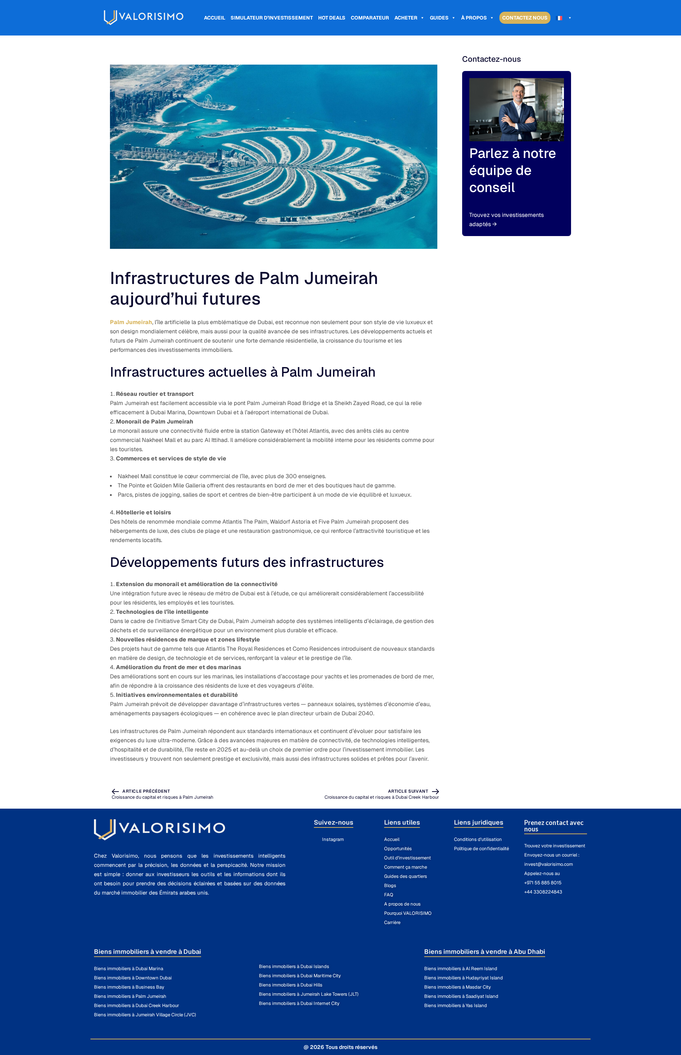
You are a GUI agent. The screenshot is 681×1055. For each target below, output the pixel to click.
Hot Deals (331, 18)
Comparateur (370, 18)
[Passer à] (564, 17)
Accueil (214, 18)
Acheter (405, 18)
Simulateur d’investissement (272, 18)
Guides (439, 18)
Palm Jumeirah (131, 322)
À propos (474, 18)
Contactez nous (525, 18)
